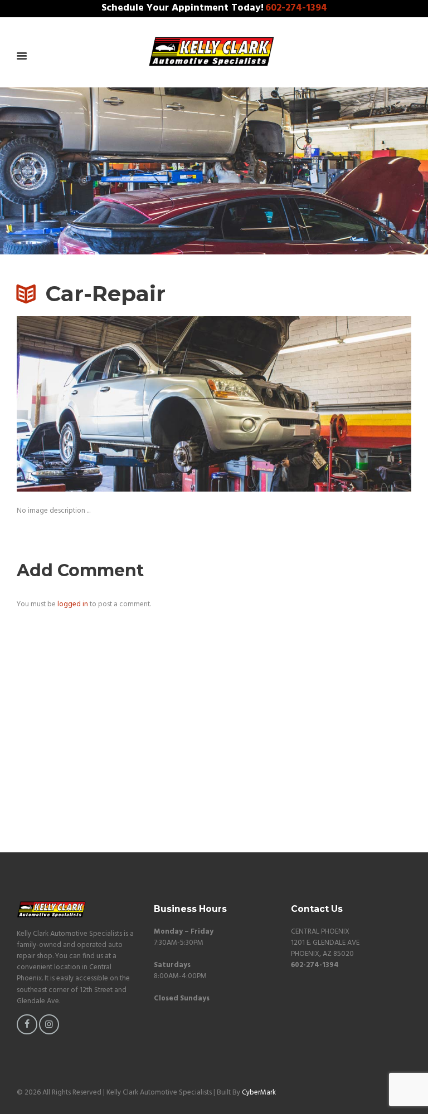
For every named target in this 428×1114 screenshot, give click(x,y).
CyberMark (259, 1092)
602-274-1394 (296, 8)
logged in (72, 604)
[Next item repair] (312, 404)
